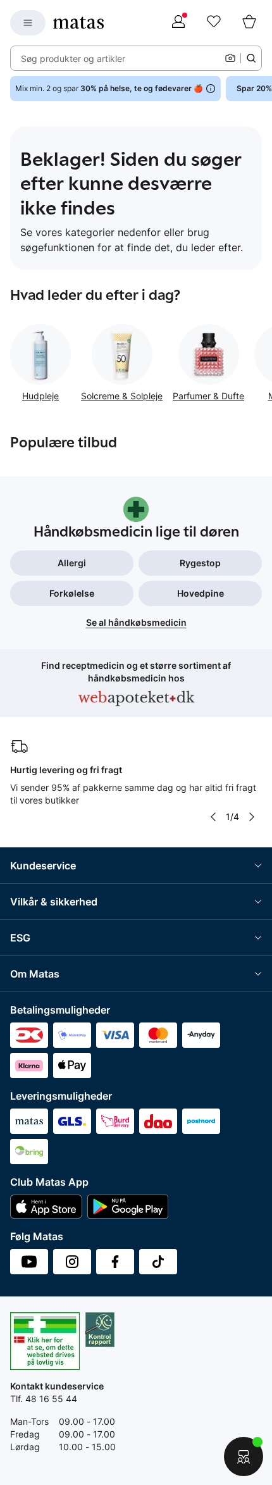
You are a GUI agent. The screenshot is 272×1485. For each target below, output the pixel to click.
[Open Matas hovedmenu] (28, 22)
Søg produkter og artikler (73, 58)
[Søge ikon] (251, 58)
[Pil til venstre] (213, 817)
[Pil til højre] (252, 817)
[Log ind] (178, 22)
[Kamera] (230, 58)
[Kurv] (249, 22)
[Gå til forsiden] (78, 22)
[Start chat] (243, 1456)
